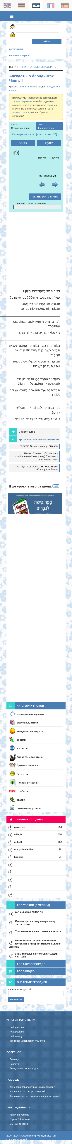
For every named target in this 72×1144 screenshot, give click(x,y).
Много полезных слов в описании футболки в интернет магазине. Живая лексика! (35, 943)
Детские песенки (27, 765)
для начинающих (28, 86)
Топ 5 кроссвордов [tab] (31, 964)
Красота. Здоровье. (30, 756)
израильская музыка (30, 714)
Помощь (14, 1059)
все (56, 486)
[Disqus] (36, 652)
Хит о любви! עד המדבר (29, 912)
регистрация (16, 49)
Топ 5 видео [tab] (26, 971)
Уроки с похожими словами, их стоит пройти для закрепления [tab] (35, 440)
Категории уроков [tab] (30, 705)
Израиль (22, 748)
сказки (21, 799)
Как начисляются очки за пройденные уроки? (35, 1096)
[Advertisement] (36, 249)
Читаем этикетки (27, 782)
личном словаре (20, 112)
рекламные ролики (29, 808)
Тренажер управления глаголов (27, 1040)
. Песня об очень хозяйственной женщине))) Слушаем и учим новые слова (36, 456)
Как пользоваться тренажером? (27, 1091)
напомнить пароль (19, 55)
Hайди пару (16, 1036)
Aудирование (17, 1031)
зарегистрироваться (23, 101)
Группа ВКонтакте (20, 1119)
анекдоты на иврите (43, 67)
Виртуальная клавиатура (24, 1068)
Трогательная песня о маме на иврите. (38, 931)
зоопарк (22, 739)
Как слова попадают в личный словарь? (32, 1087)
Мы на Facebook (19, 1123)
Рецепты (22, 774)
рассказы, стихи (27, 722)
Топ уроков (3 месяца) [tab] (33, 905)
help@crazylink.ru (41, 1136)
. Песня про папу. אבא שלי (39, 446)
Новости (14, 1064)
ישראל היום (23, 791)
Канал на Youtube (19, 1114)
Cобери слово (17, 1027)
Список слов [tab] (23, 431)
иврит (23, 67)
